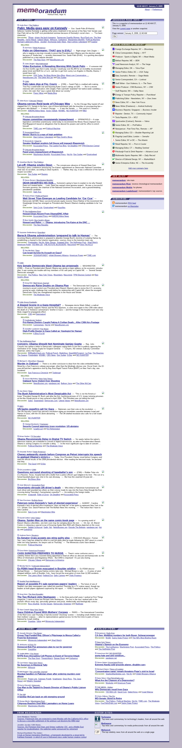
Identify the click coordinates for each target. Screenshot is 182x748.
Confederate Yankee (33, 320)
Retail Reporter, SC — (130, 144)
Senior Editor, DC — (128, 125)
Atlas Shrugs (50, 242)
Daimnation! (41, 314)
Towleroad (56, 373)
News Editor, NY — (130, 102)
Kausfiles (61, 207)
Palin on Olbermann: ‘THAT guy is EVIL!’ (47, 50)
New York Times (45, 275)
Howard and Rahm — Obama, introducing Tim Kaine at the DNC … (56, 222)
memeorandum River (121, 184)
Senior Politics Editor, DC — (132, 72)
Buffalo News (37, 500)
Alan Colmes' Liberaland (77, 42)
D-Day (69, 355)
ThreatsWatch (47, 658)
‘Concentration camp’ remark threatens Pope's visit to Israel (124, 671)
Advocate (36, 685)
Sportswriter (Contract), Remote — (132, 121)
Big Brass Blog (34, 479)
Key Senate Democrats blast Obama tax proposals (47, 265)
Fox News (44, 329)
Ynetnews (44, 424)
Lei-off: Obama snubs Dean (34, 164)
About (147, 9)
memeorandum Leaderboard (124, 191)
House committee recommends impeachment (48, 119)
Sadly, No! (48, 527)
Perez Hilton (38, 93)
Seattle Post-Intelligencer (29, 581)
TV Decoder (36, 436)
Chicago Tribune (36, 101)
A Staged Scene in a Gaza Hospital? (39, 305)
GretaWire (32, 649)
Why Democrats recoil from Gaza (111, 689)
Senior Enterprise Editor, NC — (134, 163)
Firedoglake (33, 242)
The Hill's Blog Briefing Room (144, 638)
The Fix (112, 696)
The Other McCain (45, 77)
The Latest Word (35, 575)
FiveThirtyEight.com (115, 678)
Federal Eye (48, 575)
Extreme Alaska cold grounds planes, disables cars (120, 664)
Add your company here (138, 168)
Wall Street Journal (41, 283)
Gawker (94, 42)
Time (37, 250)
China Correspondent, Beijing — (130, 53)
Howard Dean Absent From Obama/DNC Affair (46, 213)
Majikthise (63, 353)
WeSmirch (105, 730)
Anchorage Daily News (57, 42)
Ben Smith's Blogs (64, 137)
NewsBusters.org (57, 60)
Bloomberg (58, 275)
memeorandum (119, 180)
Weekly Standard (34, 681)
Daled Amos (133, 692)
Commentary (38, 325)
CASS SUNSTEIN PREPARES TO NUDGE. (40, 553)
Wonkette (109, 683)
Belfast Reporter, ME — (127, 61)
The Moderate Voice (41, 295)
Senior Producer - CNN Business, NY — (134, 87)
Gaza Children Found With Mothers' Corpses (42, 612)
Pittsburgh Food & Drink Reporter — (136, 152)
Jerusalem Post (38, 485)
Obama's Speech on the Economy (112, 644)
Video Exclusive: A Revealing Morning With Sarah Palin (54, 66)
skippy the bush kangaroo (45, 37)
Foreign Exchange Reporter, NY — (134, 49)
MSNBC (61, 111)
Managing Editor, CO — (134, 133)
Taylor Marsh (31, 40)
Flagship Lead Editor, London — (132, 136)
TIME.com (37, 128)
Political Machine (93, 40)
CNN (27, 81)
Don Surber (61, 77)
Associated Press (32, 132)
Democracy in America (55, 560)
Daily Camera (59, 575)
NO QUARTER (72, 111)
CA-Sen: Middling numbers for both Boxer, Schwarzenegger (125, 635)
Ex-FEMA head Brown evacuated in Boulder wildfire (46, 568)
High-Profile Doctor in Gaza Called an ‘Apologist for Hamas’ (52, 331)
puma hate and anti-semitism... (110, 655)
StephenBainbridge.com (115, 674)
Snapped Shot (63, 242)
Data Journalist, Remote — (131, 76)
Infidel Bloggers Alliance (59, 255)
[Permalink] (18, 25)
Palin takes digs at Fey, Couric (40, 84)
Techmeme (106, 717)
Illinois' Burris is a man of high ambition (42, 134)
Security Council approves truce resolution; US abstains (51, 426)
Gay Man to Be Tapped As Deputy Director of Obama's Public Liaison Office (51, 688)
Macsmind (71, 244)
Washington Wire (48, 512)
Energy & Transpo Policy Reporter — (135, 95)
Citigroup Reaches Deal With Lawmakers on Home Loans (45, 703)
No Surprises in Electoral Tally (32, 665)
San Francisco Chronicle (38, 373)
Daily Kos (37, 192)
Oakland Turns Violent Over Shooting (41, 381)
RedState (79, 604)
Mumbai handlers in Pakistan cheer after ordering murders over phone (48, 675)
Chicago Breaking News (34, 117)
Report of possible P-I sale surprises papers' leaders (47, 584)
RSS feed (132, 203)
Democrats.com (51, 401)
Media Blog (52, 93)
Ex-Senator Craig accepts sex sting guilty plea (43, 538)
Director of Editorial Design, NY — (135, 159)
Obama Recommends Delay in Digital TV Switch (44, 439)
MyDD (108, 638)
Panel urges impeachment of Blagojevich (43, 152)
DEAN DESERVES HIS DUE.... (39, 183)
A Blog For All (39, 333)
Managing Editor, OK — (129, 68)
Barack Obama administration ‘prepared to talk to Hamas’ (53, 235)
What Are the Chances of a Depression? (115, 680)
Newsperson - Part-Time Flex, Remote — (133, 129)
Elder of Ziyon (43, 495)
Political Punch (42, 196)
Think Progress (39, 48)
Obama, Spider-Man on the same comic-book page (45, 520)
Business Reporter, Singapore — (136, 110)
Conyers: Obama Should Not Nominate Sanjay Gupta (49, 343)
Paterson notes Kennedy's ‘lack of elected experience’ (47, 503)
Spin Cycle (37, 207)
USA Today (38, 75)
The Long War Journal (38, 672)
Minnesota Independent (55, 621)
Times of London (116, 669)
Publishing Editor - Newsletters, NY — (135, 98)
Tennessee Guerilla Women (68, 37)
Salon (30, 401)
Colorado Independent (41, 566)
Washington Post (38, 701)
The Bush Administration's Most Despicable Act (44, 393)
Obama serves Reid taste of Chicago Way (43, 103)
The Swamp (22, 355)
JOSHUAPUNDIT (40, 255)
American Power (24, 244)
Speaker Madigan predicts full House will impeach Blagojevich (53, 143)
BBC (21, 406)
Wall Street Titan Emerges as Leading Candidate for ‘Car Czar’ (58, 198)
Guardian (41, 232)
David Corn (122, 692)
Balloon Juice (66, 383)
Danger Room (59, 658)
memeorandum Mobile (122, 187)
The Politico (34, 25)
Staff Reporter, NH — (129, 91)
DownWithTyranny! (76, 353)
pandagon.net (54, 383)
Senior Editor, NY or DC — (131, 140)
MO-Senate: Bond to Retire (108, 698)
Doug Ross (67, 679)
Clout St (38, 141)
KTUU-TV (32, 645)
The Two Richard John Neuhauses (36, 597)
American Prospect (37, 550)
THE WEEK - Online (105, 687)
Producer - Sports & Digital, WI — (134, 57)
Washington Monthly (76, 40)
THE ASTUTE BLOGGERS (55, 244)
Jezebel (43, 42)
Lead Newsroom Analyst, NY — (132, 64)
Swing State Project (120, 638)
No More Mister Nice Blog (54, 75)
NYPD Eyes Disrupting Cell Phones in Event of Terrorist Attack (48, 656)
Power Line (32, 679)
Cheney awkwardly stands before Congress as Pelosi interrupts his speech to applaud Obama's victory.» (59, 455)
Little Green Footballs (28, 302)
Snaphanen (57, 679)
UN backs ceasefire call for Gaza (35, 409)
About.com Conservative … (77, 75)
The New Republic (40, 225)
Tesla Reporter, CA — (126, 117)
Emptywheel (92, 154)
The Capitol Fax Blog (57, 146)
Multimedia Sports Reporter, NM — (135, 155)
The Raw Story (39, 60)
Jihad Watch (92, 242)
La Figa (88, 353)
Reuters (44, 174)
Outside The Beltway (76, 527)
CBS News (51, 355)
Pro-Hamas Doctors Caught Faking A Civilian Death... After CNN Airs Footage (61, 322)
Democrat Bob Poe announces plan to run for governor (44, 647)
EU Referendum (53, 429)
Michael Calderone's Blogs (28, 42)
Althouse (53, 40)
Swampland (38, 401)
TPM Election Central (90, 146)
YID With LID (37, 244)
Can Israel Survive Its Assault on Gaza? (42, 252)
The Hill (22, 694)
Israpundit (32, 495)
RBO (85, 111)
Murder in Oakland (27, 363)
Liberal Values (43, 40)
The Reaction (98, 353)
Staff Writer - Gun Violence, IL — (133, 83)
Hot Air (69, 154)
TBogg (30, 37)
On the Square (46, 604)
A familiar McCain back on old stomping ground (41, 696)
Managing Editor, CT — (132, 148)
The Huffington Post (33, 211)
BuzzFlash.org (87, 37)
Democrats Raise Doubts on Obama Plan (46, 285)
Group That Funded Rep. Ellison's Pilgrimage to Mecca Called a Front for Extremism (48, 636)
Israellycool (38, 429)
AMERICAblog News (36, 111)
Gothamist (62, 40)
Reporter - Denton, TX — (133, 114)
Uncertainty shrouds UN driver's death (39, 487)
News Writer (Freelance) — (133, 106)
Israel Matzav (147, 692)
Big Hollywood (42, 64)
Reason (40, 361)
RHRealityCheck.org (36, 353)
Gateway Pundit (44, 679)
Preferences (157, 9)
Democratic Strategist (62, 604)
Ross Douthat (33, 604)
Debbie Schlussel (35, 527)
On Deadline (73, 146)
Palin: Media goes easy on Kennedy (42, 28)
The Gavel (32, 464)
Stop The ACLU (86, 244)
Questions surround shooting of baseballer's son (45, 472)
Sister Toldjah (51, 111)
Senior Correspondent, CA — (130, 79)
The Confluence (112, 647)
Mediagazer (106, 723)
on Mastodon (133, 206)
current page (125, 28)
